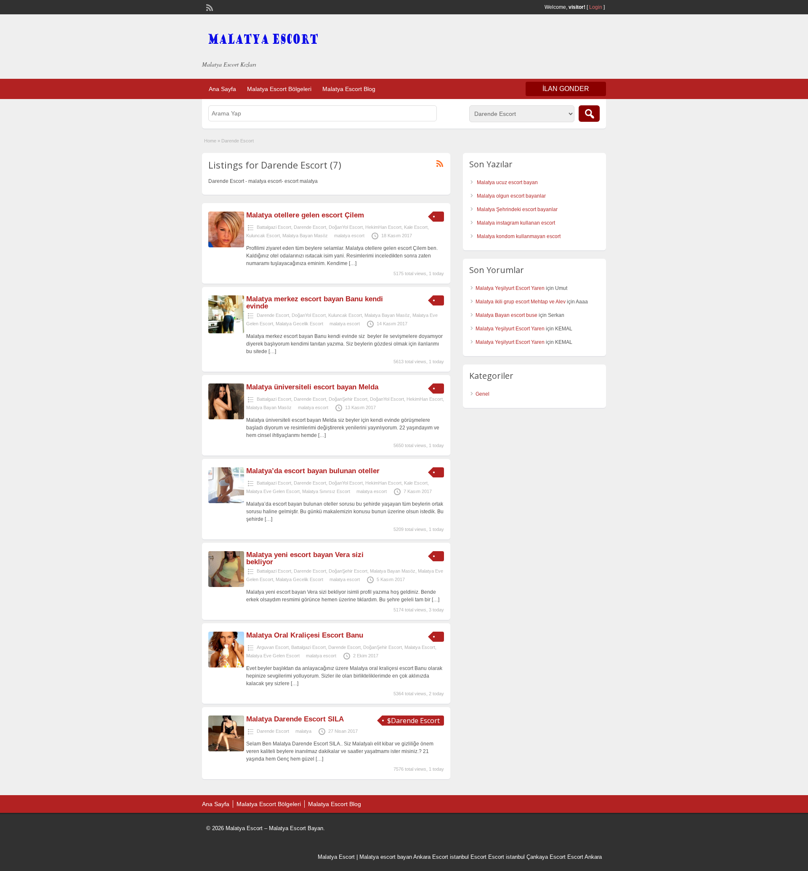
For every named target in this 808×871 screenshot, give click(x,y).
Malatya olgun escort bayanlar (511, 196)
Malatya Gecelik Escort (299, 323)
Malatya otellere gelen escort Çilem (305, 215)
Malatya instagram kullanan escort (516, 223)
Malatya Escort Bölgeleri (279, 89)
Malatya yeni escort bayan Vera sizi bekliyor (305, 558)
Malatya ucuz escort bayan (507, 182)
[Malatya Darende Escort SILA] (226, 750)
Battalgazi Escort (274, 227)
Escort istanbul (506, 857)
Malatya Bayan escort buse (506, 315)
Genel (482, 394)
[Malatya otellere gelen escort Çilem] (226, 246)
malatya (303, 731)
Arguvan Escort (273, 647)
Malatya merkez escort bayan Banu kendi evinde (314, 302)
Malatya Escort (419, 647)
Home (210, 140)
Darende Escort (310, 227)
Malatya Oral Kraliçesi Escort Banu (304, 635)
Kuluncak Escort (263, 235)
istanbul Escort (468, 857)
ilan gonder (565, 88)
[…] (352, 263)
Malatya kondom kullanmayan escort (519, 236)
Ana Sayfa (222, 89)
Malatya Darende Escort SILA (295, 719)
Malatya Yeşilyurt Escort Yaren (510, 288)
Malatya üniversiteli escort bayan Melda (312, 387)
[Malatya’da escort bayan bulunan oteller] (226, 501)
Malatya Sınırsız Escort (326, 491)
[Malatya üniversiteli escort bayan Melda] (226, 418)
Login (595, 7)
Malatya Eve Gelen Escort (273, 491)
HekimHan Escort (383, 227)
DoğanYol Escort (346, 227)
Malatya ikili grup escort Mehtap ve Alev (521, 302)
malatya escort (349, 235)
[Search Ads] (589, 113)
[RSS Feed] (208, 6)
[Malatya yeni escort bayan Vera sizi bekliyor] (226, 585)
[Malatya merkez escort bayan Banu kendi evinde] (226, 332)
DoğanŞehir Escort (348, 399)
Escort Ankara (584, 857)
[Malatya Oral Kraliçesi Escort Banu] (226, 666)
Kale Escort (416, 227)
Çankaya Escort (546, 857)
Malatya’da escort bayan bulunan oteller (313, 471)
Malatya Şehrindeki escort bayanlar (517, 209)
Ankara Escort (430, 857)
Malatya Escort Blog (348, 89)
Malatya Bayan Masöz (305, 235)
